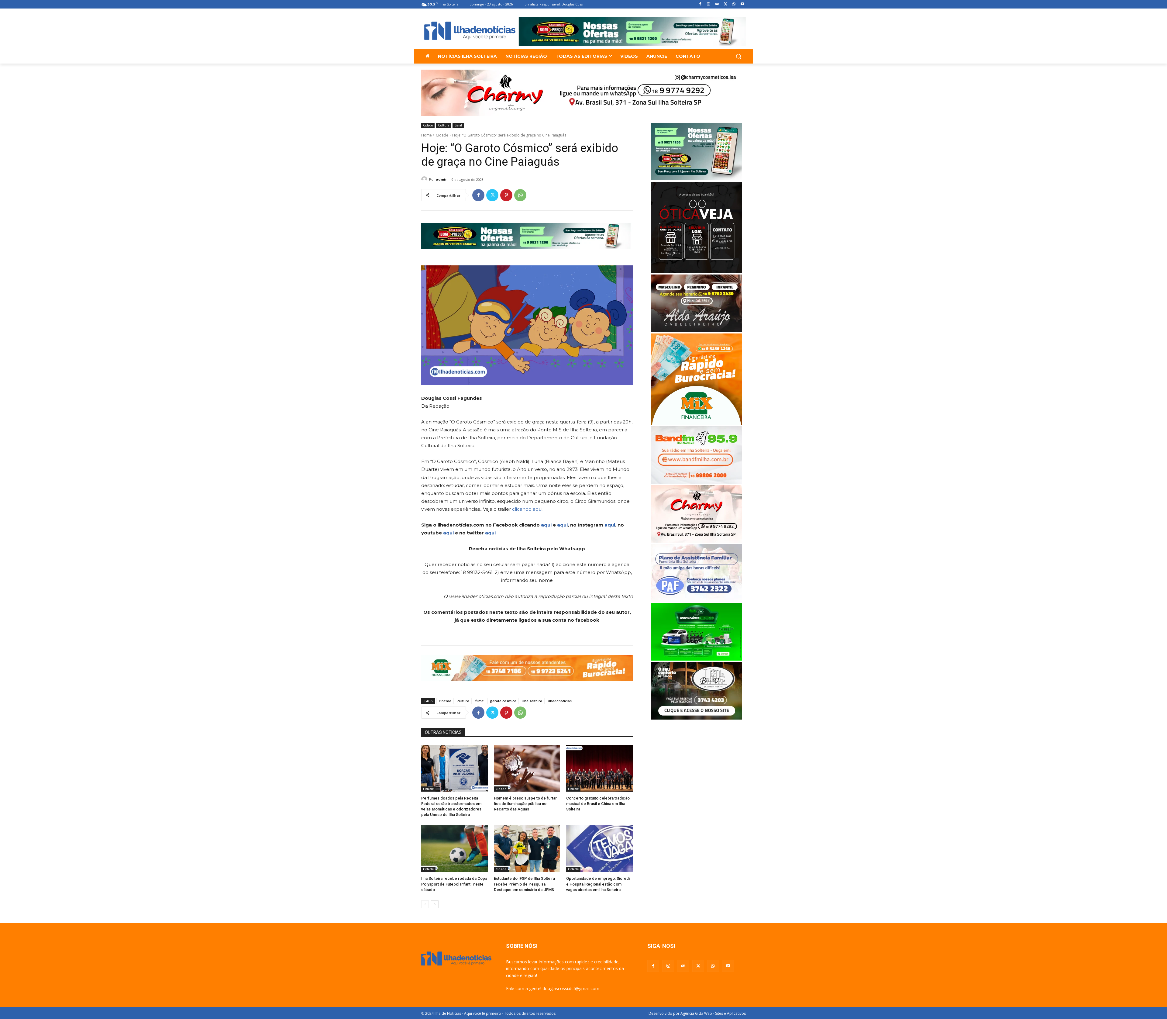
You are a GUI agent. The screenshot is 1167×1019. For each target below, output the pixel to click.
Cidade (428, 125)
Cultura (443, 125)
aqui (546, 525)
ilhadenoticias (560, 701)
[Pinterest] (506, 195)
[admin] (425, 179)
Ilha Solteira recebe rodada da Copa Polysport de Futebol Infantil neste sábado (454, 884)
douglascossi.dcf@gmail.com (570, 988)
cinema (445, 701)
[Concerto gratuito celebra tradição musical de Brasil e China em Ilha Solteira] (599, 768)
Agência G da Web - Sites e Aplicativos (713, 1013)
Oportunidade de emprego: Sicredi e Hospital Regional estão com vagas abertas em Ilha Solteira (598, 884)
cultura (463, 701)
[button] (738, 56)
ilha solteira (532, 701)
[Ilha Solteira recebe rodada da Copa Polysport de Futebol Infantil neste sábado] (454, 848)
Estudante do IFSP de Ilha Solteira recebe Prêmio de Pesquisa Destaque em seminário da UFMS (524, 884)
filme (479, 701)
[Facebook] (700, 4)
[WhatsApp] (733, 4)
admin (442, 179)
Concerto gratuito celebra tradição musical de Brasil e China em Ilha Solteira (598, 803)
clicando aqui (527, 509)
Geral (458, 125)
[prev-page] (425, 904)
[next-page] (435, 904)
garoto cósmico (503, 701)
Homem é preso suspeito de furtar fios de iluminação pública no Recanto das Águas (525, 803)
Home (426, 135)
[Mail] (717, 4)
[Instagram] (708, 4)
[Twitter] (725, 4)
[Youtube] (742, 4)
